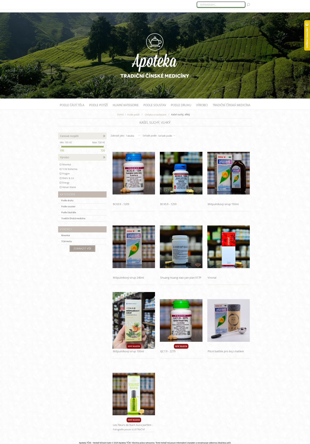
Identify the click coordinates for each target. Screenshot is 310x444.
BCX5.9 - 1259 (168, 204)
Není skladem (134, 346)
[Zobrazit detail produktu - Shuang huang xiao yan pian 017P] (181, 247)
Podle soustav (68, 206)
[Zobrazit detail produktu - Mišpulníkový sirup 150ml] (228, 173)
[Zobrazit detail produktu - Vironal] (228, 247)
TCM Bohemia (69, 169)
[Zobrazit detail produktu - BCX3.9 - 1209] (134, 173)
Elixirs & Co (68, 178)
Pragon (66, 173)
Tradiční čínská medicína (73, 218)
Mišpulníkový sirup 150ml (223, 204)
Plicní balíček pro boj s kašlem (226, 351)
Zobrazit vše (82, 248)
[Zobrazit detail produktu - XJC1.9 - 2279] (181, 320)
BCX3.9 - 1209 (121, 204)
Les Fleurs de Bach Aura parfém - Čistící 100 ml (133, 426)
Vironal (212, 277)
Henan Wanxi (69, 187)
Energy (65, 182)
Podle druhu (67, 200)
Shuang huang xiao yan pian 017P (180, 277)
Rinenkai (66, 164)
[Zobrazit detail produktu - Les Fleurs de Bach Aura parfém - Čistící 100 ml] (134, 394)
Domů (120, 114)
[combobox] (221, 4)
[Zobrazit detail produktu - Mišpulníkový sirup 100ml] (134, 320)
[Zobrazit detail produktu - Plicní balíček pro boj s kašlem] (228, 320)
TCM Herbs (66, 241)
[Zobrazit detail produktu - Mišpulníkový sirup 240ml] (134, 247)
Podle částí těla (68, 212)
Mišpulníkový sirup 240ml (128, 277)
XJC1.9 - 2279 (168, 351)
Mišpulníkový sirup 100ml (128, 351)
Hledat (248, 4)
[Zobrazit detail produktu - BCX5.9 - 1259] (181, 173)
